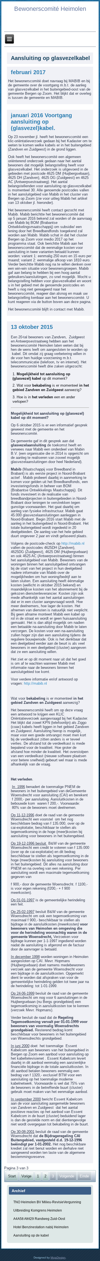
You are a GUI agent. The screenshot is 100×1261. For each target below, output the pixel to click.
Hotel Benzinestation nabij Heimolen (41, 1227)
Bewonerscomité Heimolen (50, 8)
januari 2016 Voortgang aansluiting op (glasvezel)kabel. (41, 121)
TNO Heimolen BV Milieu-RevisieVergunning (47, 1202)
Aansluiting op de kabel (31, 1235)
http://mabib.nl (72, 543)
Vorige (26, 1176)
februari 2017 (28, 72)
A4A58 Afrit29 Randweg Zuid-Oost (39, 1219)
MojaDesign (58, 1257)
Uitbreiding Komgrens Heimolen (37, 1210)
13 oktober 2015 (32, 327)
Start (12, 1176)
